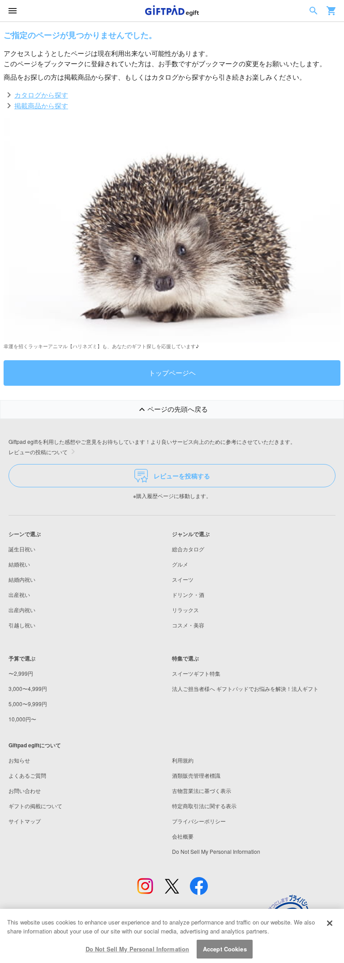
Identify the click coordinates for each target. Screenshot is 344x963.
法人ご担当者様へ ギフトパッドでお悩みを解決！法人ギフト (245, 688)
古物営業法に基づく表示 (201, 790)
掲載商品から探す (41, 105)
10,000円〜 (22, 719)
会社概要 (183, 836)
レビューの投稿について (38, 452)
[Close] (330, 923)
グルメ (180, 564)
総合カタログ (188, 549)
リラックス (185, 610)
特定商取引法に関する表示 (204, 806)
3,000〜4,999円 (28, 688)
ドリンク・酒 (188, 594)
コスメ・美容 (188, 625)
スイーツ (183, 579)
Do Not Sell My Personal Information (137, 949)
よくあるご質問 (27, 775)
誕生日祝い (22, 549)
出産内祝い (22, 610)
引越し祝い (22, 625)
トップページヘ (172, 372)
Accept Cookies (225, 949)
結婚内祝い (22, 579)
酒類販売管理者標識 (196, 775)
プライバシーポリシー (199, 821)
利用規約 (183, 760)
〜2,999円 (21, 673)
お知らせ (19, 760)
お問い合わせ (25, 790)
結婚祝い (19, 564)
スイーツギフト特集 (196, 673)
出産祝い (19, 594)
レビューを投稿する (182, 475)
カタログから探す (41, 94)
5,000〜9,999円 (28, 703)
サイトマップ (25, 821)
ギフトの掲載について (35, 806)
